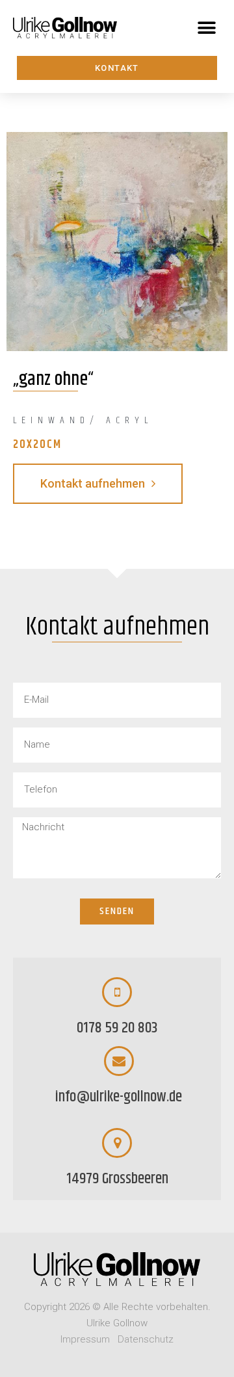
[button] (206, 27)
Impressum (85, 1339)
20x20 (30, 445)
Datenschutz (146, 1339)
